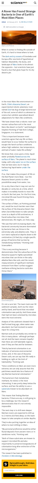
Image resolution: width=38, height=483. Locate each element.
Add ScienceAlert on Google (15, 27)
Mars (15, 64)
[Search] (35, 3)
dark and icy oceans (13, 56)
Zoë (9, 109)
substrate (6, 389)
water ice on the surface (25, 162)
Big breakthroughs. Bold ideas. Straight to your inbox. (22, 464)
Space (4, 22)
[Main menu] (3, 3)
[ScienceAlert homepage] (19, 2)
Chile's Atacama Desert (16, 104)
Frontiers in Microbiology (12, 456)
